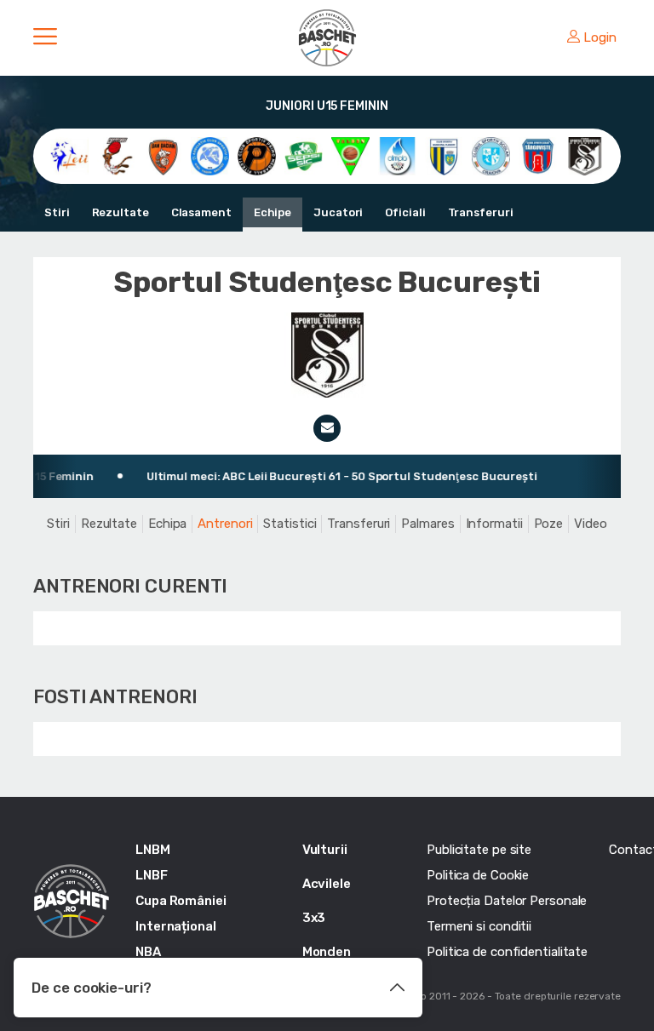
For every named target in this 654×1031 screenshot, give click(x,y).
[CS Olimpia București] (397, 155)
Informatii (494, 523)
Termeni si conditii (479, 926)
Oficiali (405, 212)
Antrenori (225, 523)
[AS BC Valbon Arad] (350, 155)
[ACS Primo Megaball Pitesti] (257, 155)
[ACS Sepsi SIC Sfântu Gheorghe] (303, 155)
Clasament (201, 212)
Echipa (167, 523)
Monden (326, 951)
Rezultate (120, 212)
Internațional (175, 926)
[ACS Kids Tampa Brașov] (210, 155)
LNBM (152, 849)
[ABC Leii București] (69, 155)
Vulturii (324, 849)
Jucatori (338, 212)
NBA (148, 951)
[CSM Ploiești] (444, 155)
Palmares (427, 523)
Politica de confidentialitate (507, 951)
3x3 (314, 917)
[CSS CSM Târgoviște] (538, 155)
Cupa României (181, 900)
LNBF (151, 875)
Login (600, 37)
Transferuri (480, 212)
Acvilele (326, 883)
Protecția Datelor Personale (507, 900)
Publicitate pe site (479, 849)
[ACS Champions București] (116, 155)
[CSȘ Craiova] (491, 155)
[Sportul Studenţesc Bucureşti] (584, 155)
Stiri (57, 212)
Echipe (272, 212)
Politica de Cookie (478, 875)
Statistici (289, 523)
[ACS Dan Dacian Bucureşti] (163, 155)
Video (590, 523)
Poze (549, 523)
